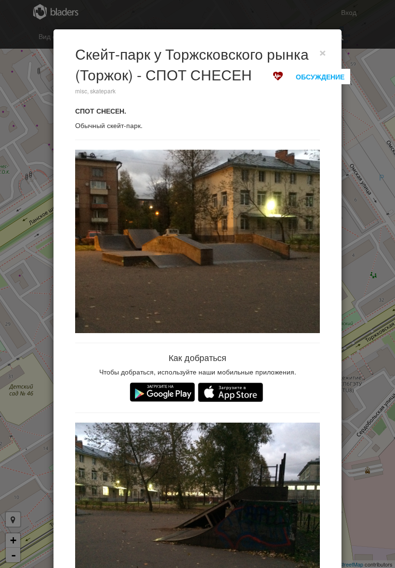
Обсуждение (320, 76)
